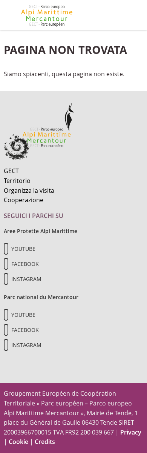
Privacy (130, 432)
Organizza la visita (29, 190)
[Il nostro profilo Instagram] (6, 279)
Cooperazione (23, 200)
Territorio (17, 181)
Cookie (18, 442)
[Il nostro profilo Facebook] (6, 264)
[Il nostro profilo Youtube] (6, 249)
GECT (11, 171)
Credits (45, 442)
